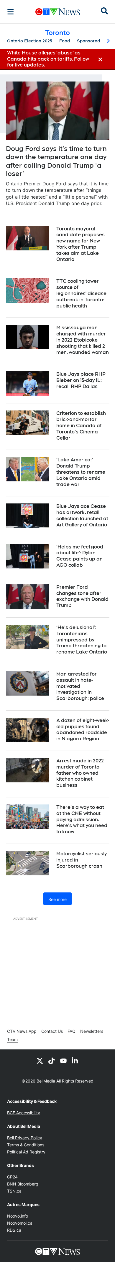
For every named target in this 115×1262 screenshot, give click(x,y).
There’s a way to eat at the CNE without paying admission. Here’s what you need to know (81, 819)
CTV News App (22, 1031)
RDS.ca (14, 1230)
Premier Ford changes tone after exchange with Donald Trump (82, 596)
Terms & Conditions (25, 1144)
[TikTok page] (51, 1060)
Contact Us (52, 1031)
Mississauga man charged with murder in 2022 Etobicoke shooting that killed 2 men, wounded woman (82, 340)
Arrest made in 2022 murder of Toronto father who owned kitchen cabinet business (80, 773)
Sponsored (88, 41)
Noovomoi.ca (19, 1223)
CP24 (12, 1176)
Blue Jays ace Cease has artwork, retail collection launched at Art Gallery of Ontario (82, 515)
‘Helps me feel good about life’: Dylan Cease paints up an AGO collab (79, 556)
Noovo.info (17, 1215)
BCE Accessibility (23, 1112)
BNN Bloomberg (22, 1183)
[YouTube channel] (63, 1060)
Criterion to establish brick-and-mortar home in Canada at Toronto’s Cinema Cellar (81, 425)
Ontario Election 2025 (29, 41)
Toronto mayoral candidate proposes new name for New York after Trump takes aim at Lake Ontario (80, 244)
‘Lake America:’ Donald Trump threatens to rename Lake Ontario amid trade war (80, 472)
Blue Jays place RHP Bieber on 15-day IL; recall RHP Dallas (81, 380)
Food (64, 41)
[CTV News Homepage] (57, 11)
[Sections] (11, 12)
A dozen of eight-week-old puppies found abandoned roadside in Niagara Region (82, 729)
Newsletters (91, 1031)
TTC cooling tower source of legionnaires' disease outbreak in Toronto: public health (81, 293)
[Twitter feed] (39, 1060)
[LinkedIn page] (75, 1060)
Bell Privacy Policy (24, 1137)
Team (12, 1039)
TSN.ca (14, 1190)
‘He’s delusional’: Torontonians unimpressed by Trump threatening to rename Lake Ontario (81, 640)
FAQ (71, 1031)
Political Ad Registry (26, 1151)
